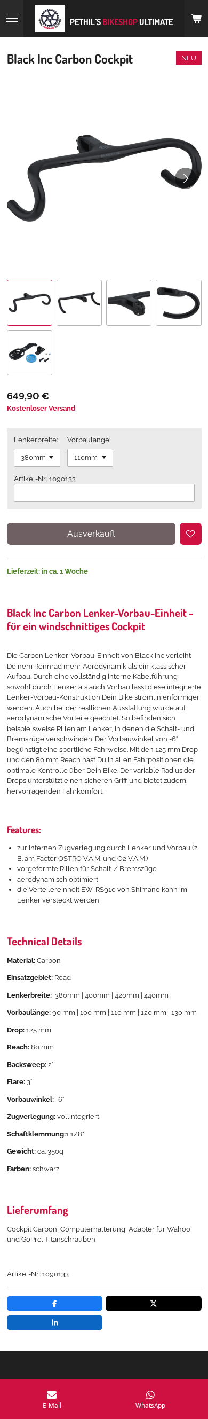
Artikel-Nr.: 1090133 (45, 479)
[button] (29, 302)
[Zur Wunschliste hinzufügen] (191, 534)
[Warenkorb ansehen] (196, 18)
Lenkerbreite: (36, 440)
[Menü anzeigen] (11, 18)
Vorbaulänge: (88, 440)
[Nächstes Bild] (185, 178)
